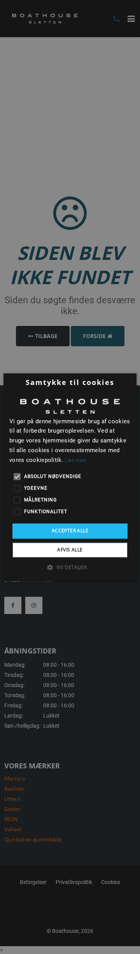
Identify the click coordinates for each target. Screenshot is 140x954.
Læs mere (75, 460)
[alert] (70, 477)
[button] (70, 567)
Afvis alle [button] (69, 549)
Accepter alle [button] (70, 531)
